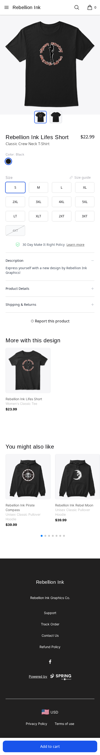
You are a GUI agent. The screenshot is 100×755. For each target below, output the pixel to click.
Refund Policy (50, 647)
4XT (15, 230)
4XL (61, 202)
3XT (84, 216)
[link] (28, 370)
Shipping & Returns (21, 304)
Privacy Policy (36, 724)
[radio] (15, 187)
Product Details (17, 288)
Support (50, 613)
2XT (61, 216)
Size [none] (9, 177)
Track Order (50, 624)
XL (85, 187)
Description (14, 260)
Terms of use (64, 724)
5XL (84, 202)
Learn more (75, 244)
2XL (15, 202)
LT (15, 216)
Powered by (38, 676)
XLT (38, 216)
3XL (38, 202)
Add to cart (50, 746)
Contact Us (50, 635)
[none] (80, 177)
